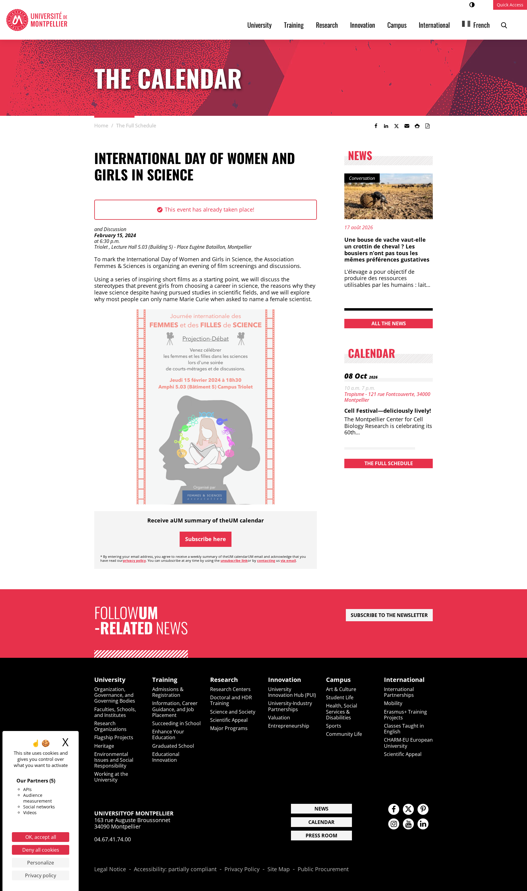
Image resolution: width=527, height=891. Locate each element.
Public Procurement (323, 869)
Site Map (278, 869)
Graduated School (173, 746)
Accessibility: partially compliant (175, 869)
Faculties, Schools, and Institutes (115, 712)
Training (294, 25)
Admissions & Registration (168, 692)
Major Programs (229, 728)
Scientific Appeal (229, 720)
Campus (397, 25)
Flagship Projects (113, 737)
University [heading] (109, 679)
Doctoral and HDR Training (231, 700)
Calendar (321, 822)
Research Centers (230, 689)
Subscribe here (205, 539)
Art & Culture (341, 689)
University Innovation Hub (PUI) (292, 692)
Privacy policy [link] (40, 875)
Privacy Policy (242, 869)
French (481, 25)
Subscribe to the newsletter (389, 615)
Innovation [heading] (284, 679)
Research (327, 25)
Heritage (104, 746)
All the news (388, 323)
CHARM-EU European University (408, 742)
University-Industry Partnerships (290, 706)
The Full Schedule (388, 463)
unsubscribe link (234, 560)
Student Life (339, 697)
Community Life (344, 734)
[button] (407, 126)
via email (288, 560)
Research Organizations (110, 726)
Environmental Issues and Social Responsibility (113, 760)
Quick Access (510, 5)
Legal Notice (110, 869)
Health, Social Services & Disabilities (341, 711)
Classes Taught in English (404, 728)
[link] (376, 126)
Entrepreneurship (288, 725)
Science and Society (232, 711)
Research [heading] (224, 679)
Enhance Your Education (168, 734)
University (259, 25)
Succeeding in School (176, 723)
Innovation (362, 25)
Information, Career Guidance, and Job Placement (175, 709)
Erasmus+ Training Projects (405, 714)
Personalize (40, 862)
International (434, 25)
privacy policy (134, 560)
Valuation (279, 717)
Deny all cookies (40, 849)
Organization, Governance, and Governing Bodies (114, 695)
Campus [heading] (338, 679)
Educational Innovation (165, 757)
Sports (333, 725)
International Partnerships (399, 692)
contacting (266, 560)
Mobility (393, 703)
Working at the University (111, 777)
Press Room (321, 835)
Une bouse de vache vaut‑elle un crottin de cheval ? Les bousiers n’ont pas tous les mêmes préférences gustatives (386, 249)
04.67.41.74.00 (112, 839)
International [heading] (404, 679)
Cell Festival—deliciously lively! (387, 410)
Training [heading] (164, 679)
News (321, 808)
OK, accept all (40, 837)
